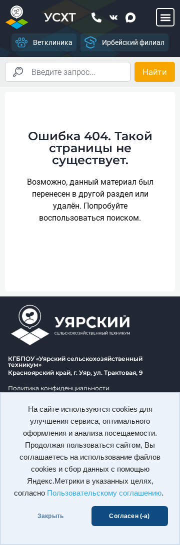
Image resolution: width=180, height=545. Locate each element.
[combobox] (67, 72)
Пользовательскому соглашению (104, 493)
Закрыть (51, 516)
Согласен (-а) (129, 516)
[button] (165, 17)
